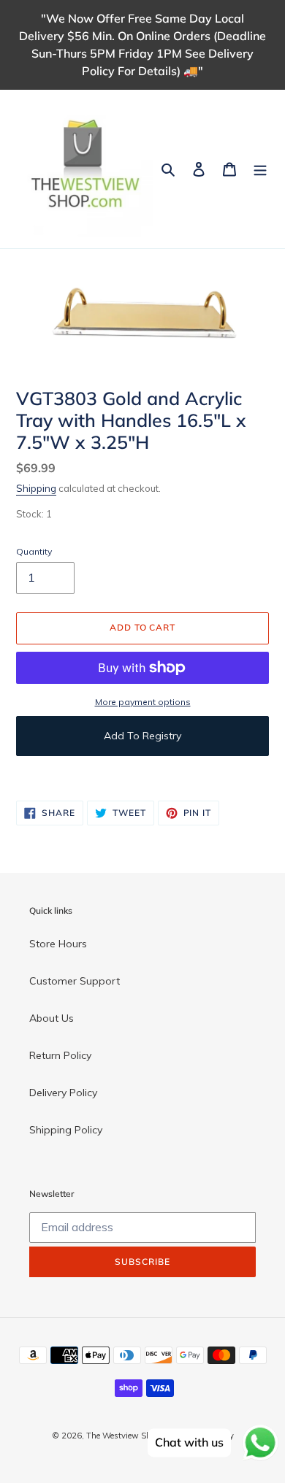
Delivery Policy (63, 1092)
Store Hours (58, 943)
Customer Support (74, 980)
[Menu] (260, 169)
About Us (51, 1018)
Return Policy (60, 1055)
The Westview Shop (122, 1435)
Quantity (34, 551)
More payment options (143, 701)
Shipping (36, 488)
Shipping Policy (65, 1129)
